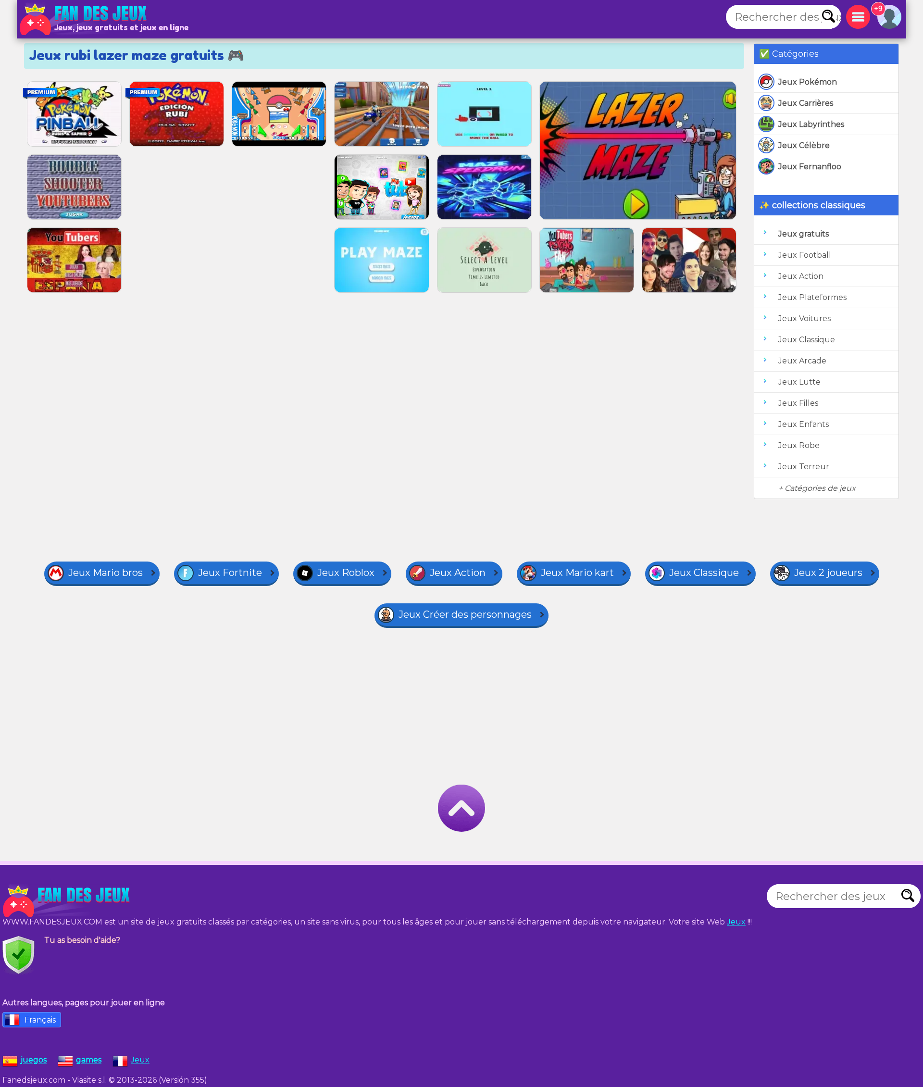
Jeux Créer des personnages (465, 614)
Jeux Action (800, 276)
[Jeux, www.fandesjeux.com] (84, 19)
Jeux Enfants (803, 424)
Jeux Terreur (803, 466)
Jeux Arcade (802, 360)
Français (40, 1020)
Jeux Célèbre (804, 145)
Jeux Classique (806, 339)
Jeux (736, 921)
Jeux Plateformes (812, 297)
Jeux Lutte (799, 382)
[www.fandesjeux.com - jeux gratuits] (67, 901)
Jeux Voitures (804, 318)
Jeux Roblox (345, 572)
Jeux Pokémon (807, 82)
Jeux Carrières (805, 103)
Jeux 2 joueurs (828, 572)
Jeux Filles (798, 403)
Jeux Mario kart (577, 572)
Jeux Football (804, 255)
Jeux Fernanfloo (809, 166)
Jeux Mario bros (105, 572)
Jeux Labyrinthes (811, 124)
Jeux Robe (799, 445)
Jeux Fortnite (230, 572)
